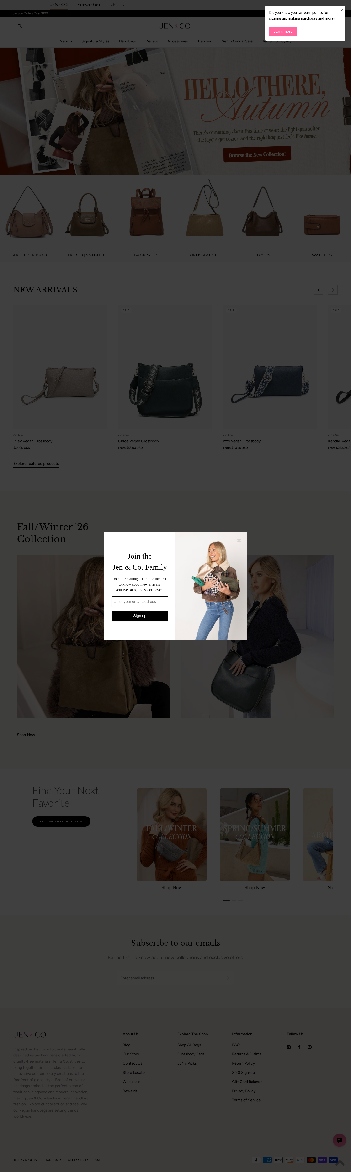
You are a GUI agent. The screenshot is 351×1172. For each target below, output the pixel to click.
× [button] (341, 10)
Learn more (282, 31)
